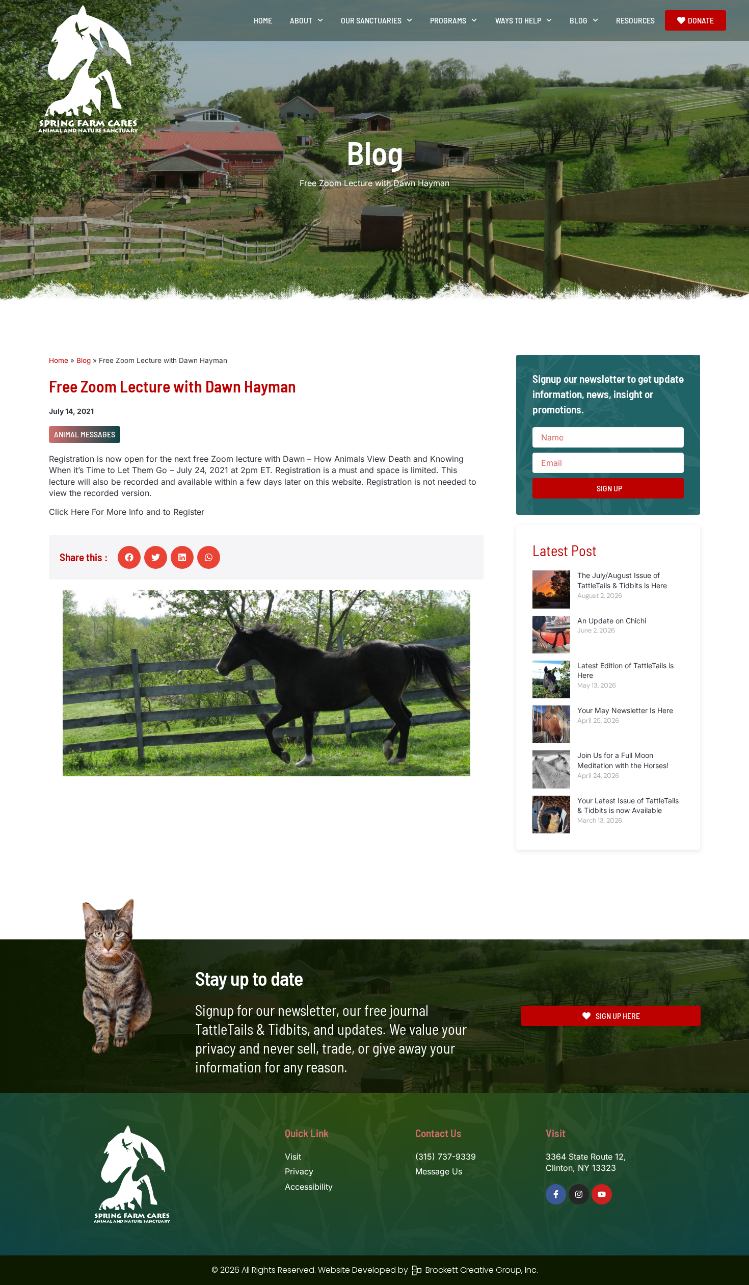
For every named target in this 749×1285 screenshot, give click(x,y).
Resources (635, 20)
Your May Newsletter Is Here (625, 710)
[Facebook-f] (556, 1194)
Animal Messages (84, 434)
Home (263, 20)
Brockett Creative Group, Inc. (479, 1270)
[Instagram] (579, 1194)
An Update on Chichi (611, 620)
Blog (83, 360)
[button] (129, 557)
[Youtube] (602, 1194)
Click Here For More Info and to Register (126, 512)
